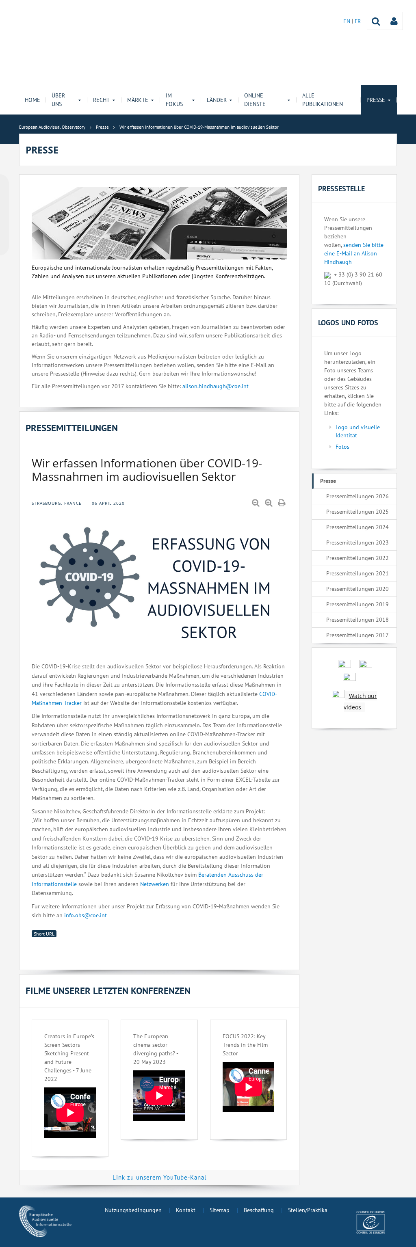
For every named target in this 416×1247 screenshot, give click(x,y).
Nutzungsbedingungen (133, 1210)
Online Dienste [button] (255, 100)
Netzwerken (154, 884)
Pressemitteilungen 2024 (357, 527)
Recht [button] (101, 100)
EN (347, 21)
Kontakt (185, 1210)
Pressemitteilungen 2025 (357, 511)
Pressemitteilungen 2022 (357, 558)
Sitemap (220, 1210)
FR (358, 21)
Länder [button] (217, 100)
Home (32, 100)
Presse (328, 480)
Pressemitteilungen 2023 (357, 542)
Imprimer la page (282, 503)
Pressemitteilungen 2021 (357, 573)
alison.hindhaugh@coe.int (215, 386)
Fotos (342, 446)
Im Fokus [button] (174, 100)
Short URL (44, 934)
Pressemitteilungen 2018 (357, 619)
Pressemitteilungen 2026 (357, 496)
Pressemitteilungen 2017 (357, 635)
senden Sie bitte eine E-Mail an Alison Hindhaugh (354, 253)
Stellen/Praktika (307, 1210)
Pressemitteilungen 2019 (357, 604)
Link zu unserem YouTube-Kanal (159, 1177)
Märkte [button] (137, 100)
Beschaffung (259, 1210)
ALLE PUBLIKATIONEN (322, 100)
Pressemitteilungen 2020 (357, 588)
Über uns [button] (58, 100)
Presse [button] (375, 100)
